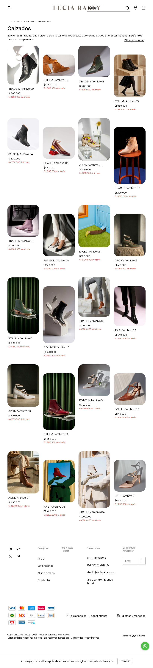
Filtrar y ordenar (134, 40)
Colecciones (46, 566)
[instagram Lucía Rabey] (10, 549)
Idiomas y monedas (133, 616)
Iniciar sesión (79, 616)
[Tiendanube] (134, 636)
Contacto (44, 580)
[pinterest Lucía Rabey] (18, 556)
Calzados (20, 21)
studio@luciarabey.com (101, 572)
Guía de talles (46, 573)
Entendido (125, 661)
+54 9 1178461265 (98, 565)
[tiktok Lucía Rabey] (18, 549)
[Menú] (9, 8)
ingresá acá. (64, 637)
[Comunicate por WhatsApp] (145, 646)
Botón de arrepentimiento (86, 637)
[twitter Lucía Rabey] (10, 556)
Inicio (10, 21)
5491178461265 (96, 558)
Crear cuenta (99, 616)
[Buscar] (127, 8)
